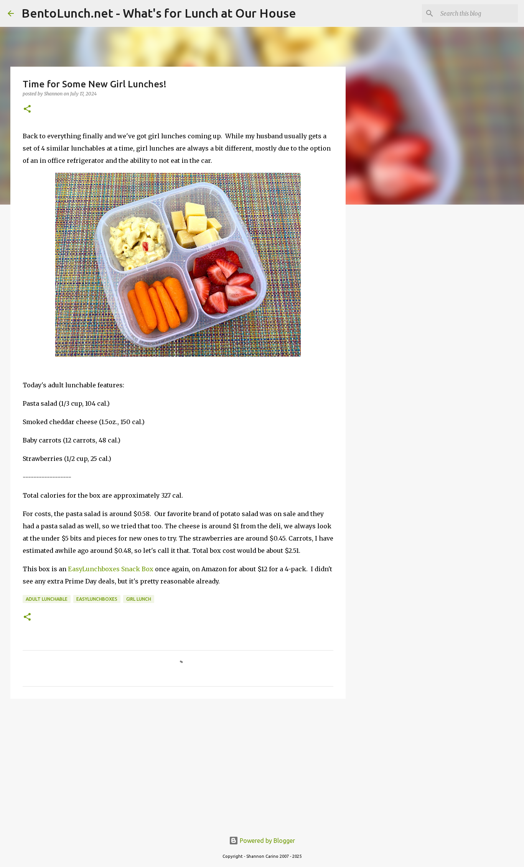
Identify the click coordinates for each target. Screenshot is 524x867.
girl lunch (138, 599)
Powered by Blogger (266, 840)
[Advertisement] (178, 764)
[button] (27, 109)
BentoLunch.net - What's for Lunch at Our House (158, 13)
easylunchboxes (96, 599)
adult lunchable (47, 599)
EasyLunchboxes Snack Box (110, 569)
